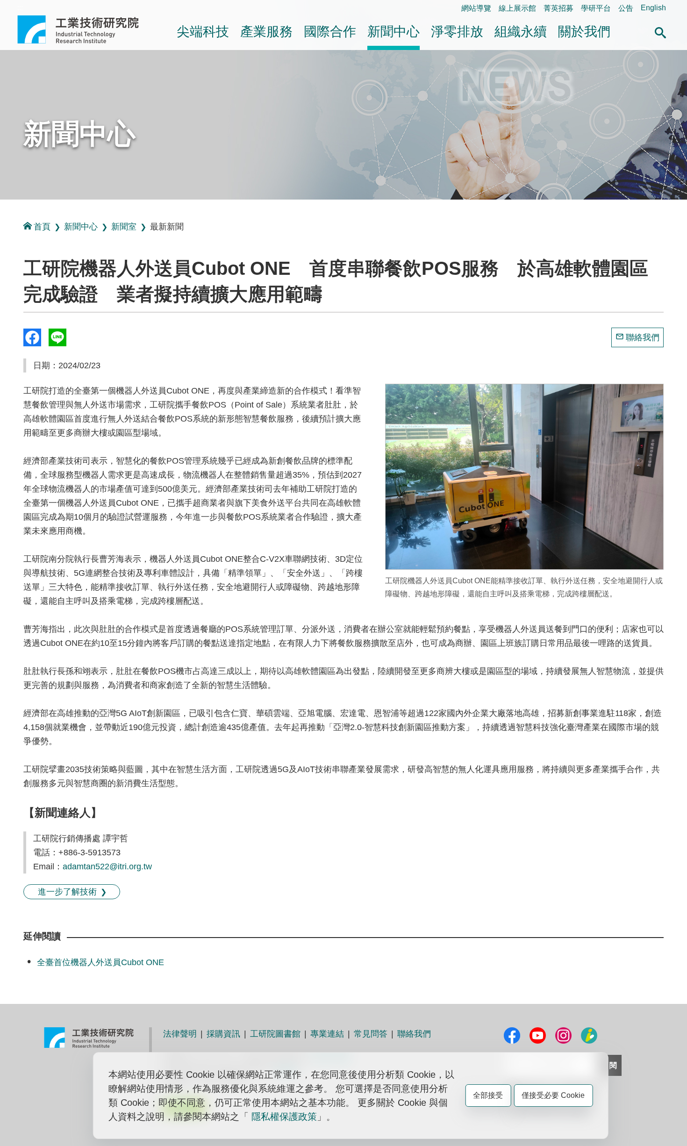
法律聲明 (180, 1034)
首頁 (42, 226)
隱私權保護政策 (284, 1116)
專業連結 (327, 1034)
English (653, 8)
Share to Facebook (32, 337)
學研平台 (596, 8)
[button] (660, 31)
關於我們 (584, 31)
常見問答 (370, 1034)
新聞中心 (393, 31)
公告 (625, 8)
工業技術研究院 (84, 29)
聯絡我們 (642, 337)
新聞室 (123, 226)
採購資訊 (223, 1034)
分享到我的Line (57, 337)
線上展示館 (517, 8)
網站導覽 (476, 8)
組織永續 (520, 31)
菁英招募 (558, 8)
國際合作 (330, 31)
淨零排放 (457, 31)
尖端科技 (203, 31)
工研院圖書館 (275, 1034)
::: (20, 8)
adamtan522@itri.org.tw (107, 866)
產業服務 (266, 31)
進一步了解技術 (67, 891)
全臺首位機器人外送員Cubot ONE (100, 962)
